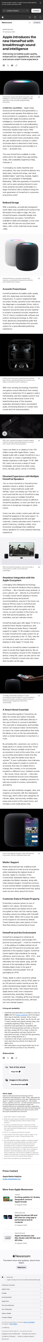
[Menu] (40, 17)
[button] (16, 10)
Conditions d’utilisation (9, 1336)
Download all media (18, 1084)
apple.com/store (22, 1015)
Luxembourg (5, 1327)
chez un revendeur (29, 1322)
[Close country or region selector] (40, 3)
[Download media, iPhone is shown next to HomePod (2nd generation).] (39, 853)
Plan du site (5, 1339)
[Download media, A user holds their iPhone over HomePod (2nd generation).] (39, 695)
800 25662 (13, 1324)
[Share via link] (16, 65)
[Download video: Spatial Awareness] (39, 440)
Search (37, 22)
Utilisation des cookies (29, 1334)
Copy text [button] (14, 1071)
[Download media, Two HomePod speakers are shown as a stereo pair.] (39, 567)
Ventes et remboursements (26, 1336)
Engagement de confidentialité (11, 1334)
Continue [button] (36, 11)
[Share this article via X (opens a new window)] (8, 65)
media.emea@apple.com (12, 1179)
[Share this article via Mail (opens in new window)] (12, 65)
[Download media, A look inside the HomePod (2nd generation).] (39, 378)
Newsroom (7, 22)
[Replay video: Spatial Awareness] (4, 433)
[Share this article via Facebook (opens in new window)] (4, 65)
